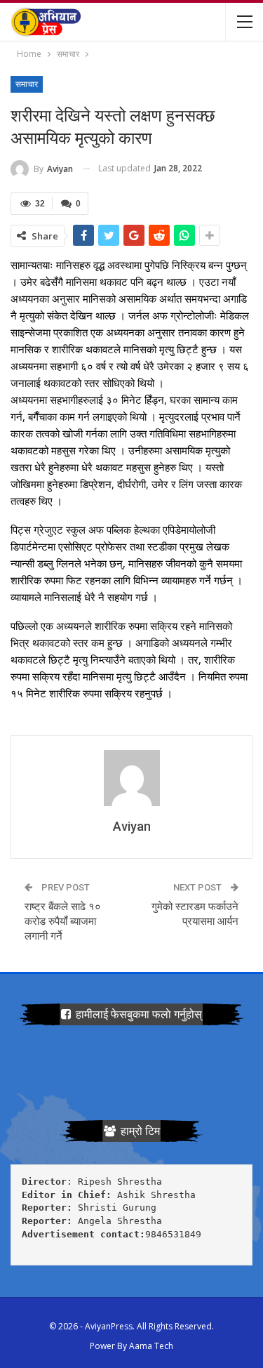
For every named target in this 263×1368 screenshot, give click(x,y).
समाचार (26, 84)
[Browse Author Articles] (131, 778)
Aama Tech (151, 1346)
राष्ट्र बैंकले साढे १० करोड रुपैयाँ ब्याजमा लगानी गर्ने (63, 921)
